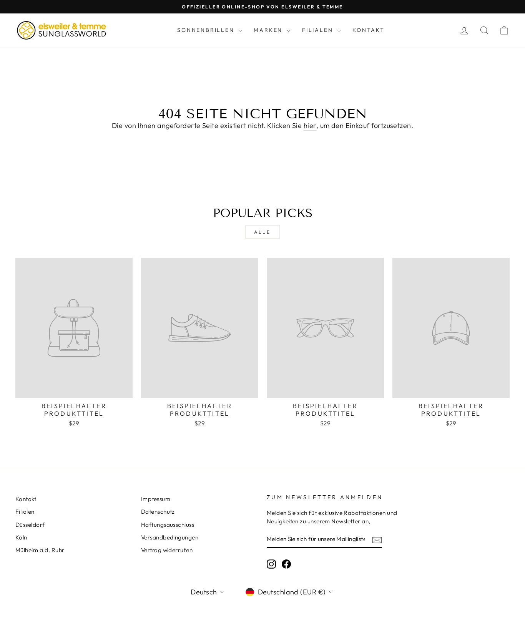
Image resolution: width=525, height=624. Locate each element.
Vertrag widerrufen (167, 550)
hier (310, 125)
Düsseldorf (30, 524)
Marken (269, 30)
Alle (262, 232)
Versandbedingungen (169, 537)
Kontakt (368, 30)
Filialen (318, 30)
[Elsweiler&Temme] (61, 30)
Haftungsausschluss (167, 524)
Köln (21, 537)
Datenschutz (158, 511)
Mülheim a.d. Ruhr (40, 550)
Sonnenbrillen (206, 30)
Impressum (155, 499)
